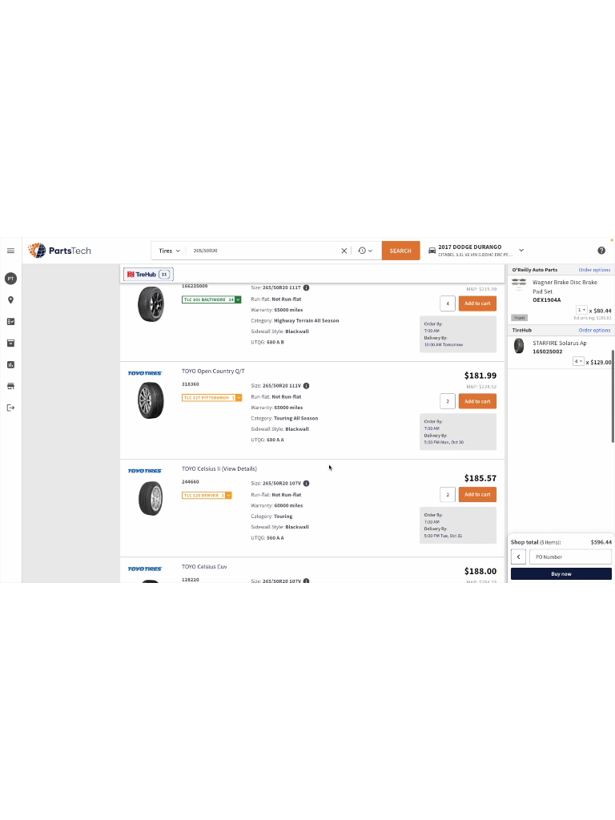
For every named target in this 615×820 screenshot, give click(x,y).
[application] (307, 410)
